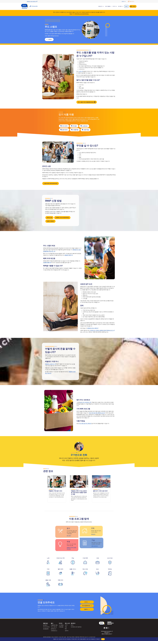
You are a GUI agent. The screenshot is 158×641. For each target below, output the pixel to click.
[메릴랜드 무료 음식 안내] (57, 481)
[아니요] (156, 639)
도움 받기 (100, 6)
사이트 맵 (91, 637)
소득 (80, 71)
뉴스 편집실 (61, 625)
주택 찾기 (93, 534)
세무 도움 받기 (94, 546)
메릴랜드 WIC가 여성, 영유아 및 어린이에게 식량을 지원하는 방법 (79, 492)
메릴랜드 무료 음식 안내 (55, 491)
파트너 (72, 625)
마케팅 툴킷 (61, 626)
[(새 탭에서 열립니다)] (107, 623)
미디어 (114, 6)
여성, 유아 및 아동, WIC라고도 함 (97, 413)
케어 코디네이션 (46, 626)
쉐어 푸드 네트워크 (84, 402)
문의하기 (66, 630)
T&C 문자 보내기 (84, 637)
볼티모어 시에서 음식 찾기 (100, 491)
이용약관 (77, 637)
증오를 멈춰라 (46, 628)
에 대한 (119, 6)
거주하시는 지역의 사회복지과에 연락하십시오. (101, 330)
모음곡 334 (106, 632)
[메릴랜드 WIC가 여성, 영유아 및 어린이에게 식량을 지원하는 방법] (79, 481)
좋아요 (103, 639)
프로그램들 (107, 6)
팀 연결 (44, 625)
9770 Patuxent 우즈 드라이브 (106, 631)
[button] (125, 1)
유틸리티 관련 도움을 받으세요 (71, 548)
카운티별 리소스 (54, 630)
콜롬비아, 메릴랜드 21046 (106, 633)
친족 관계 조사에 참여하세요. (81, 14)
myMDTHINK (46, 262)
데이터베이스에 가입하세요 (76, 626)
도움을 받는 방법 (54, 625)
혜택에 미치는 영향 (92, 328)
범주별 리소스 (53, 628)
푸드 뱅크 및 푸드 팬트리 (85, 423)
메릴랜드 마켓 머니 (49, 364)
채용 (66, 626)
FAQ (66, 628)
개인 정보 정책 (70, 637)
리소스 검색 (53, 626)
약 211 (66, 625)
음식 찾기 (69, 535)
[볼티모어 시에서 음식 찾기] (101, 481)
